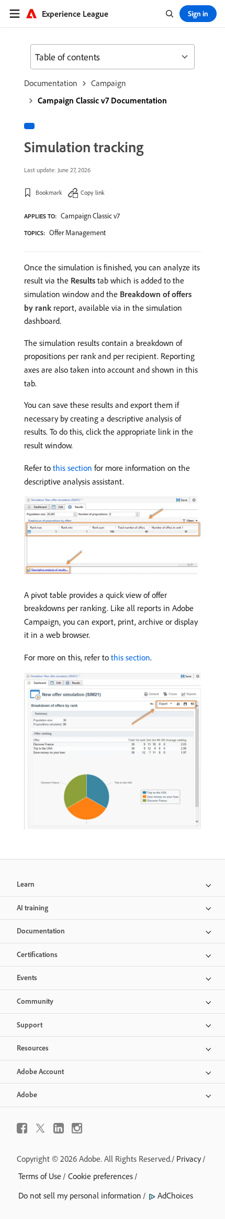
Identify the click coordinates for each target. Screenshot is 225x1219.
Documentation (50, 83)
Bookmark (49, 192)
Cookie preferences (100, 1176)
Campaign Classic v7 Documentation (102, 100)
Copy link (93, 192)
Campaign (108, 83)
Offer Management (77, 232)
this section (72, 468)
